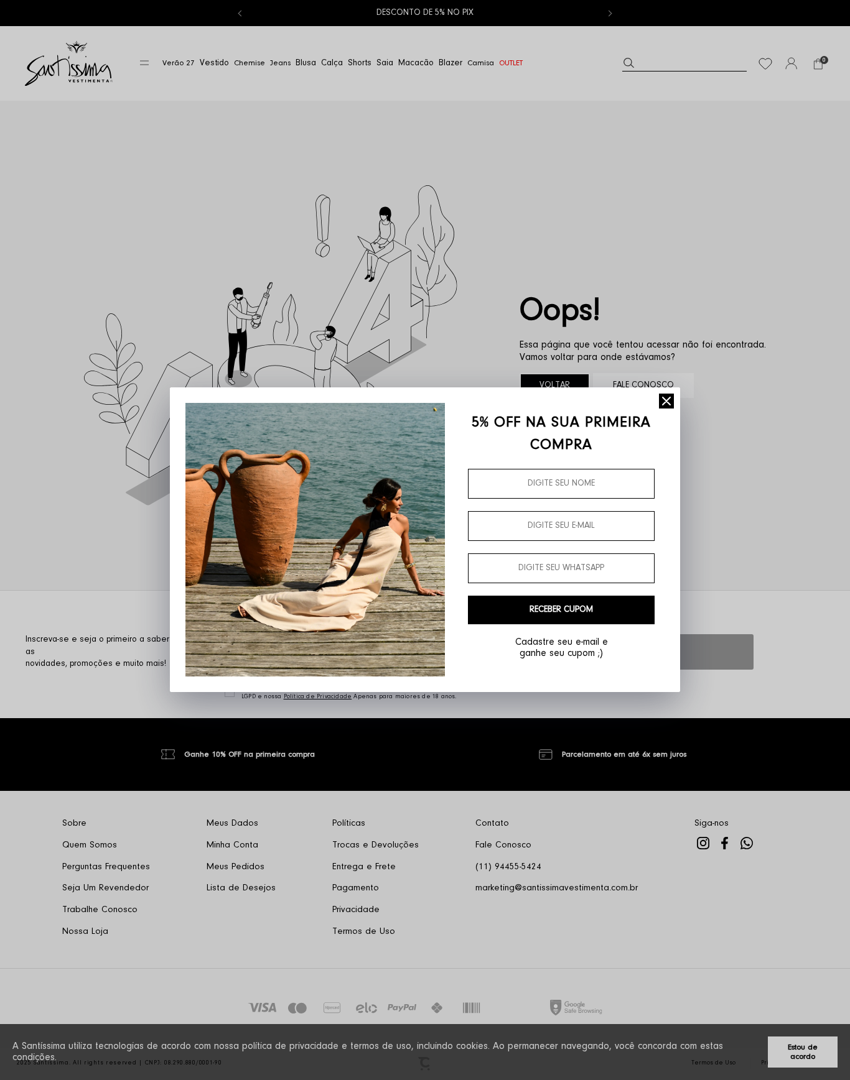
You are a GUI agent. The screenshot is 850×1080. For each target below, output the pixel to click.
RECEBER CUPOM (561, 610)
